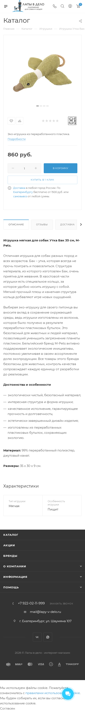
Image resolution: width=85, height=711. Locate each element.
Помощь (11, 587)
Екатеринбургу (23, 192)
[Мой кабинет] (70, 6)
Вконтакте (37, 637)
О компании (14, 566)
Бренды (10, 555)
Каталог (10, 534)
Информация (15, 576)
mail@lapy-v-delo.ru (45, 612)
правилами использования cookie (52, 693)
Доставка (19, 187)
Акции (9, 545)
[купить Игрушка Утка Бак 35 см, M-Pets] (42, 71)
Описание (16, 224)
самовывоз (20, 196)
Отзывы (42, 224)
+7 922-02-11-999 (31, 603)
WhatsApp (47, 637)
